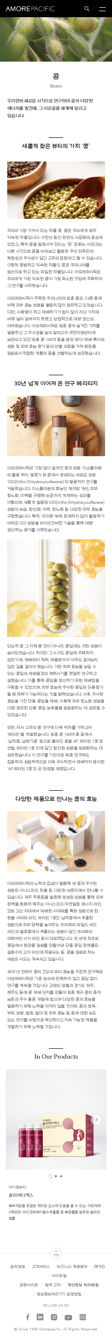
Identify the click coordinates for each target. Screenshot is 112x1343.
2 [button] (56, 1176)
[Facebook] (27, 1315)
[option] (56, 1119)
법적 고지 (53, 1285)
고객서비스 (41, 1267)
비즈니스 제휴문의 (72, 1267)
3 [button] (61, 1176)
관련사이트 (29, 1285)
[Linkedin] (40, 1315)
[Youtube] (68, 1315)
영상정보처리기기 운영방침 (59, 1294)
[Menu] (102, 9)
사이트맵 (59, 1276)
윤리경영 (17, 1267)
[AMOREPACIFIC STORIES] (83, 1315)
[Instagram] (54, 1315)
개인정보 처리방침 (83, 1285)
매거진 (99, 1267)
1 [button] (51, 1176)
